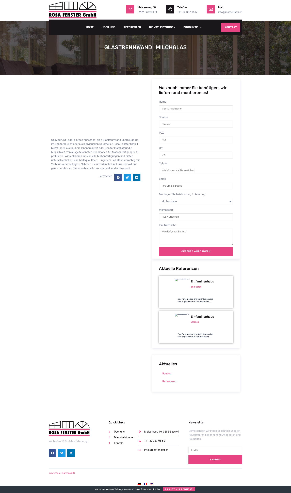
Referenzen (132, 27)
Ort (161, 148)
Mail (220, 7)
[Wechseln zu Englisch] (152, 484)
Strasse (163, 117)
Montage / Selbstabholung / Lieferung (182, 194)
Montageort (166, 210)
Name (162, 102)
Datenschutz (68, 473)
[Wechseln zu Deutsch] (139, 484)
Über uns (108, 27)
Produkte (190, 27)
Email (162, 179)
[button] (118, 177)
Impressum (54, 473)
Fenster (166, 374)
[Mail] (211, 9)
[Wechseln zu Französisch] (145, 484)
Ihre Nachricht (167, 225)
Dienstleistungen (162, 27)
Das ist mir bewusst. (179, 489)
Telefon (163, 164)
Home (90, 27)
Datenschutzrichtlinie (150, 489)
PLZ (161, 133)
